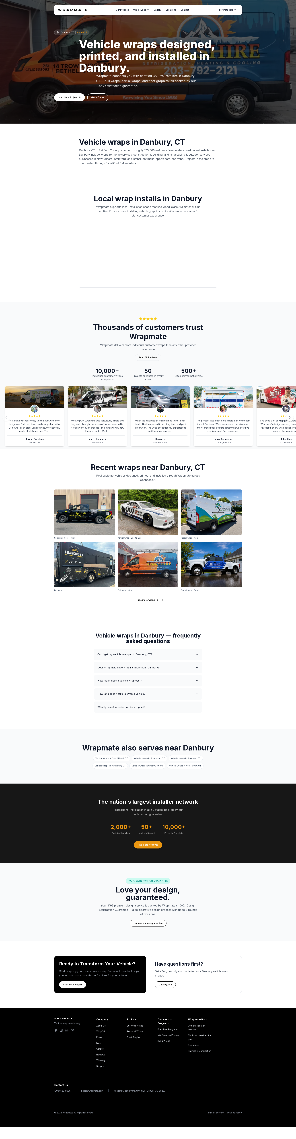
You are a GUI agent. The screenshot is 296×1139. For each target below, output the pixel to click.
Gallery (157, 9)
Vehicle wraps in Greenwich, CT (147, 765)
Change (82, 32)
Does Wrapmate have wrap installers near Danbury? (128, 667)
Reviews (100, 1054)
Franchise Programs (168, 1029)
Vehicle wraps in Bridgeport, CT (149, 758)
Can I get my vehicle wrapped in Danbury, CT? (124, 654)
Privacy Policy (234, 1112)
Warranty (100, 1060)
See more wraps (146, 600)
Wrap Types (139, 9)
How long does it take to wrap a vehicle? (121, 693)
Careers (100, 1048)
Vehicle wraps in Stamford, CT (186, 758)
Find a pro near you (148, 844)
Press (99, 1037)
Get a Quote (97, 97)
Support (100, 1066)
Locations (171, 9)
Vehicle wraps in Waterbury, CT (110, 765)
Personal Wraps (135, 1031)
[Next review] (290, 417)
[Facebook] (55, 1030)
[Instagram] (61, 1030)
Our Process (122, 9)
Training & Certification (199, 1051)
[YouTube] (72, 1030)
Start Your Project (67, 97)
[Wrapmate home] (72, 10)
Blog (98, 1043)
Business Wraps (135, 1025)
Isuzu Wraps (164, 1041)
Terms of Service (215, 1112)
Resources (193, 1045)
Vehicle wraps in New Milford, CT (111, 758)
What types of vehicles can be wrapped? (121, 707)
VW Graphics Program (169, 1035)
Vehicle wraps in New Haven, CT (185, 765)
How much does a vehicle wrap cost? (119, 680)
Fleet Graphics (134, 1037)
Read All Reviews (148, 357)
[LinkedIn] (66, 1030)
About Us (101, 1025)
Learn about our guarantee (148, 923)
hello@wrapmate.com (92, 1090)
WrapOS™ (101, 1031)
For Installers (226, 9)
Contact (185, 9)
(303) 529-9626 (62, 1090)
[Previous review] (6, 417)
